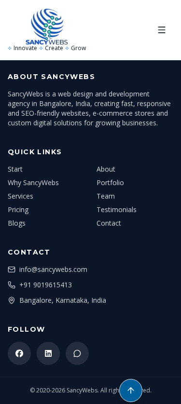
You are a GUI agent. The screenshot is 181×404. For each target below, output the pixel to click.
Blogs (17, 223)
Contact (109, 223)
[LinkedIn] (48, 353)
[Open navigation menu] (161, 29)
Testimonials (117, 209)
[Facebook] (19, 353)
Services (20, 196)
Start (15, 169)
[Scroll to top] (130, 390)
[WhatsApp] (77, 353)
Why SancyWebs (33, 182)
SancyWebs (82, 390)
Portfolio (110, 182)
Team (106, 196)
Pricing (18, 209)
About (106, 169)
